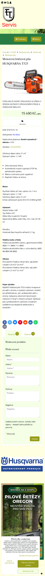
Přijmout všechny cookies (28, 564)
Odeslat (35, 438)
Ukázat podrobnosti (9, 562)
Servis (9, 25)
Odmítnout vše (28, 571)
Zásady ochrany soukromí (29, 555)
